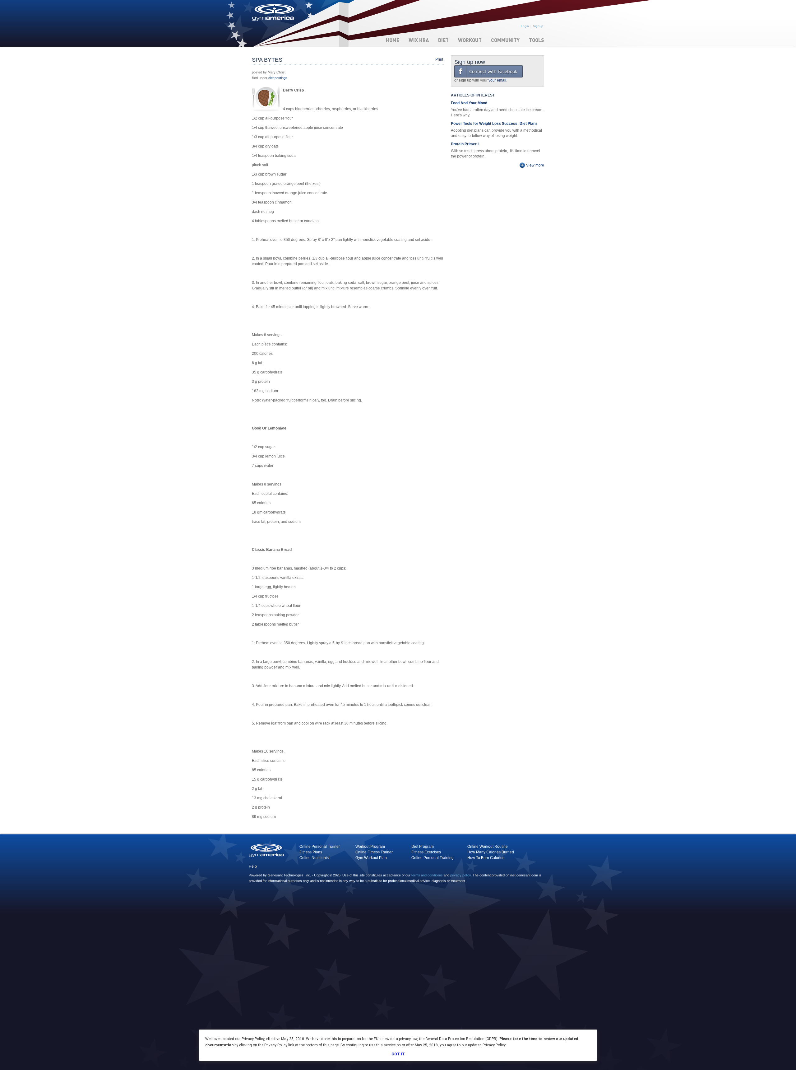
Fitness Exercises (426, 852)
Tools (536, 40)
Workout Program (370, 846)
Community (505, 40)
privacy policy (460, 875)
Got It (398, 1054)
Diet (443, 40)
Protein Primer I (465, 144)
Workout (470, 40)
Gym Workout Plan (371, 858)
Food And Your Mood (469, 103)
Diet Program (422, 846)
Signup (538, 26)
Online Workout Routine (487, 846)
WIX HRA (419, 40)
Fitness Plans (310, 852)
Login (525, 26)
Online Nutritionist (314, 858)
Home (392, 40)
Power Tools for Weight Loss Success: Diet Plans (494, 123)
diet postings (277, 78)
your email (497, 80)
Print (439, 59)
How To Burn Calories (485, 858)
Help (253, 866)
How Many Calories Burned (490, 852)
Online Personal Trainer (319, 846)
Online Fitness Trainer (374, 852)
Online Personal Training (432, 858)
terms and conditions (427, 875)
